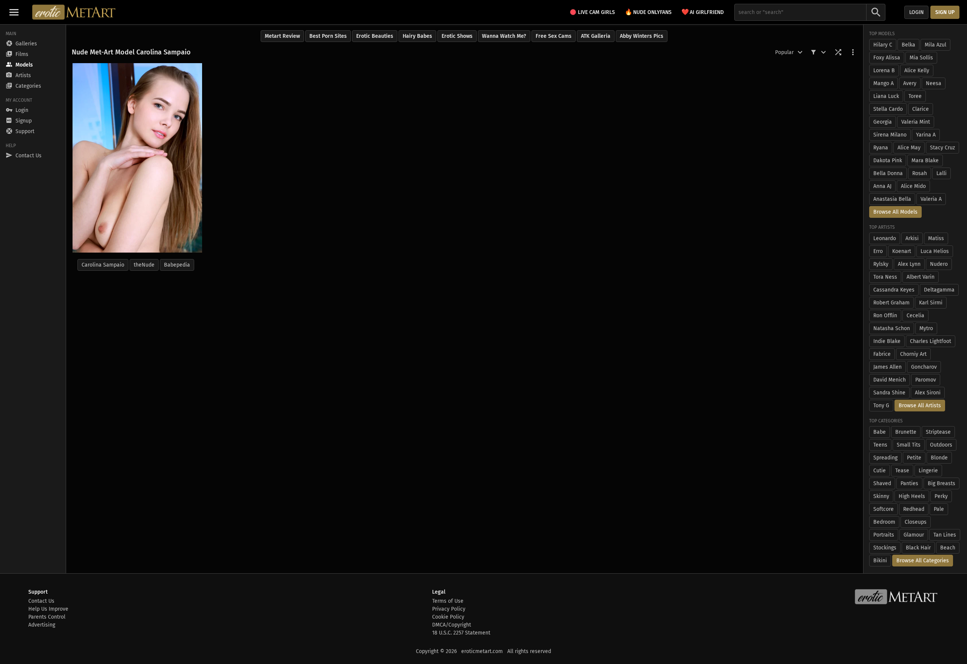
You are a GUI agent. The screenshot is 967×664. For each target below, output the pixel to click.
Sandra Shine (889, 392)
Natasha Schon (891, 328)
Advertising (41, 625)
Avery (909, 83)
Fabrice (882, 354)
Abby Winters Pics (641, 36)
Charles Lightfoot (930, 341)
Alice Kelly (916, 70)
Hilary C (882, 45)
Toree (915, 96)
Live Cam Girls (596, 12)
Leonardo (884, 238)
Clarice (920, 109)
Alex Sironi (928, 392)
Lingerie (928, 470)
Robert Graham (891, 302)
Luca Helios (935, 251)
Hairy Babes (417, 36)
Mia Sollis (921, 57)
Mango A (883, 83)
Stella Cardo (888, 109)
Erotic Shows (457, 36)
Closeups (916, 522)
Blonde (939, 458)
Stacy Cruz (942, 147)
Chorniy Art (913, 354)
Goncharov (924, 367)
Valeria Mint (915, 122)
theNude (144, 265)
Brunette (905, 432)
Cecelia (915, 315)
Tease (902, 470)
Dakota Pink (887, 160)
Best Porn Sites (328, 36)
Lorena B (884, 70)
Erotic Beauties (374, 36)
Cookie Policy (448, 617)
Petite (914, 458)
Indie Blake (887, 341)
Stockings (884, 548)
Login (916, 12)
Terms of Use (447, 601)
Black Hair (918, 548)
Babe (879, 432)
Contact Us (41, 601)
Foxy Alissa (886, 57)
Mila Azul (935, 45)
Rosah (919, 173)
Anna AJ (882, 186)
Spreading (885, 458)
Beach (947, 548)
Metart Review (282, 36)
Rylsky (880, 264)
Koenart (901, 251)
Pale (939, 509)
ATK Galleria (595, 36)
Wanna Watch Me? (504, 36)
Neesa (933, 83)
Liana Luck (886, 96)
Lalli (941, 173)
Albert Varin (921, 277)
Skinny (881, 496)
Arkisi (912, 238)
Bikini (880, 560)
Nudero (939, 264)
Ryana (880, 147)
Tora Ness (885, 277)
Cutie (879, 470)
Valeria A (931, 199)
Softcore (883, 509)
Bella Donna (888, 173)
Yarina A (926, 135)
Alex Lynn (909, 264)
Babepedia (177, 265)
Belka (908, 45)
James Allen (887, 367)
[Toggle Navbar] (14, 12)
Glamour (914, 535)
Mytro (926, 328)
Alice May (909, 147)
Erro (878, 251)
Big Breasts (941, 483)
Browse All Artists (920, 405)
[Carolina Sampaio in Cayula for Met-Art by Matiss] (137, 157)
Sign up (945, 12)
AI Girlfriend (702, 12)
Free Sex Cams (554, 36)
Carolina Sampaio (103, 265)
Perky (941, 496)
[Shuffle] (838, 52)
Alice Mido (913, 186)
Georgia (882, 122)
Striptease (938, 432)
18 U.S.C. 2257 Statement (461, 633)
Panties (909, 483)
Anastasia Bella (892, 199)
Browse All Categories (922, 560)
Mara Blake (925, 160)
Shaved (882, 483)
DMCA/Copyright (451, 625)
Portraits (883, 535)
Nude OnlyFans (648, 12)
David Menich (889, 380)
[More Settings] (852, 52)
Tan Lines (944, 535)
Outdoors (941, 445)
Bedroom (884, 522)
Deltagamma (939, 290)
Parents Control (46, 617)
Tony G (881, 405)
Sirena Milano (890, 135)
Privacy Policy (448, 609)
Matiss (936, 238)
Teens (880, 445)
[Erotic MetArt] (74, 12)
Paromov (925, 380)
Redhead (913, 509)
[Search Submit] (876, 12)
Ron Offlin (885, 315)
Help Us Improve (48, 609)
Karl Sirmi (930, 302)
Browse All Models (895, 212)
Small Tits (909, 445)
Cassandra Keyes (893, 290)
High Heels (912, 496)
